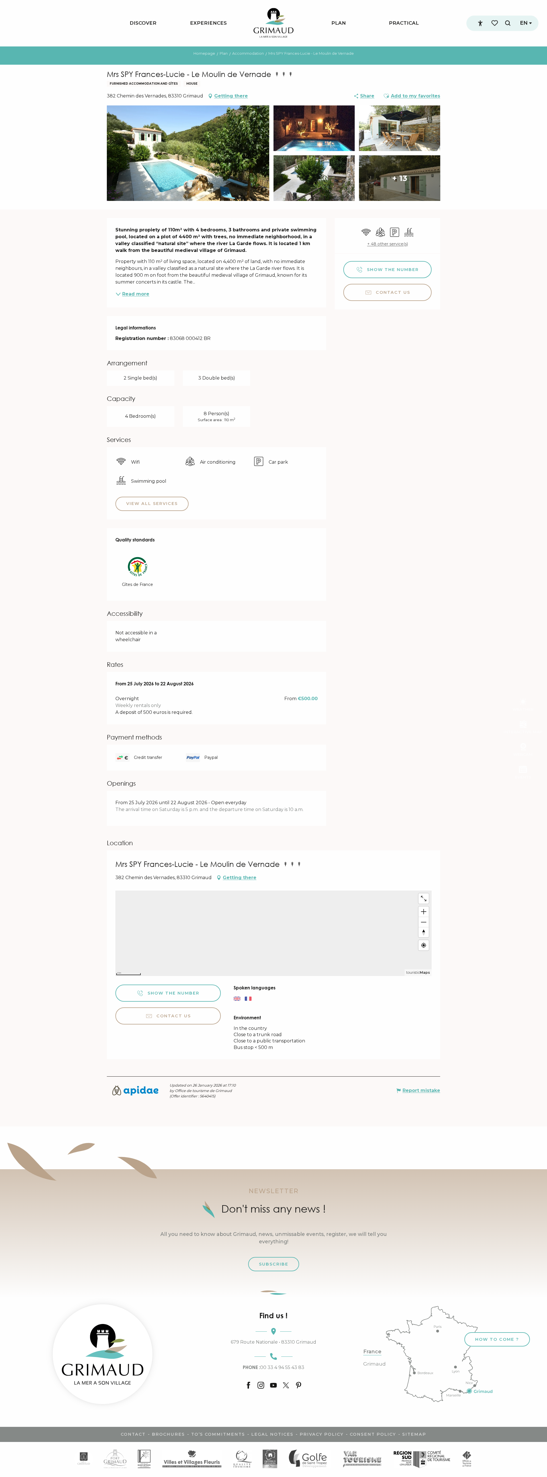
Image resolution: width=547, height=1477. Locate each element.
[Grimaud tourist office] (102, 1354)
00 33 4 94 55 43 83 (273, 1367)
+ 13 (399, 178)
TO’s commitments (218, 1434)
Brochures (168, 1434)
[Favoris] (495, 23)
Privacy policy (322, 1434)
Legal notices (272, 1434)
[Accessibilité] (480, 23)
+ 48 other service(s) (387, 243)
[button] (508, 23)
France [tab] (372, 1351)
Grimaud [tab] (374, 1363)
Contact (133, 1434)
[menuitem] (143, 23)
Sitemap (414, 1434)
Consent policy (373, 1434)
